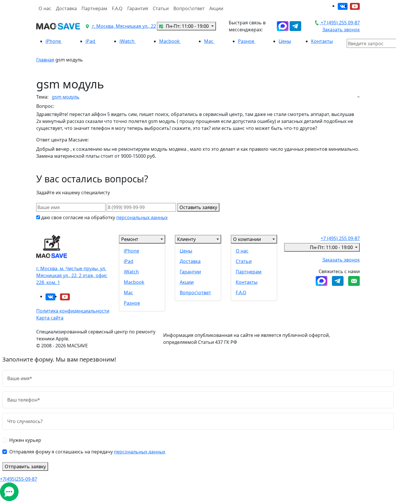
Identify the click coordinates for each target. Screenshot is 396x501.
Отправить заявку (25, 466)
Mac (209, 41)
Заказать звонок (341, 29)
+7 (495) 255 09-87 (339, 22)
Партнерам (94, 8)
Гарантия (137, 8)
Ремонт (129, 239)
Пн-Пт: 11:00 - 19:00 (187, 26)
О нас (45, 8)
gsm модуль (65, 97)
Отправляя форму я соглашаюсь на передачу (87, 452)
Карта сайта (49, 318)
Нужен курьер (25, 440)
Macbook (170, 41)
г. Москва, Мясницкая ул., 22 (123, 26)
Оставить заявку (198, 207)
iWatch (127, 41)
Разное (246, 41)
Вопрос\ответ (189, 8)
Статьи (161, 8)
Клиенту (186, 239)
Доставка (66, 8)
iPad (91, 41)
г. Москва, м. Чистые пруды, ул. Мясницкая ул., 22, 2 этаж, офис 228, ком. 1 (71, 275)
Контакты (322, 41)
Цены (285, 41)
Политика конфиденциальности (72, 311)
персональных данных (142, 217)
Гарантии (190, 271)
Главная (45, 60)
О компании (247, 239)
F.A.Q (117, 8)
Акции (216, 8)
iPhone (54, 41)
